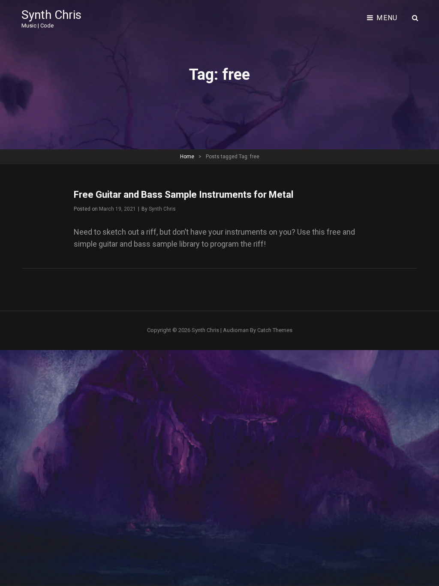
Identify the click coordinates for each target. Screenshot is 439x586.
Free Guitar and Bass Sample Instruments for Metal (183, 194)
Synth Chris (51, 15)
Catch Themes (274, 330)
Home (187, 157)
